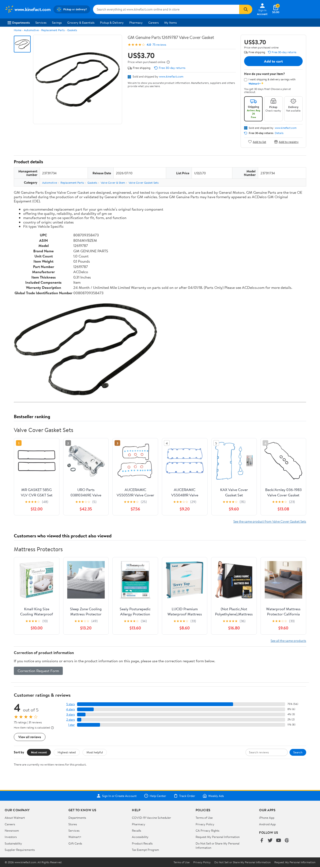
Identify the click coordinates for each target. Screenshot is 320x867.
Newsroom (12, 830)
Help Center (158, 796)
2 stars (70, 719)
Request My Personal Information (218, 837)
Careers (153, 22)
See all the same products (288, 640)
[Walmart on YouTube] (278, 841)
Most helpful (94, 752)
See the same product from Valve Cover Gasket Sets (269, 521)
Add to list (259, 142)
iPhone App (266, 817)
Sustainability (13, 843)
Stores (72, 824)
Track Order (187, 796)
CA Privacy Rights (207, 830)
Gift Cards (75, 843)
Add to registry (289, 142)
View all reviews (29, 737)
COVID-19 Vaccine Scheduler (151, 817)
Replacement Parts (53, 30)
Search (297, 752)
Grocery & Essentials (80, 22)
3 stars (70, 714)
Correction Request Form (38, 670)
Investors (11, 837)
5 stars (70, 704)
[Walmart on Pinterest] (287, 841)
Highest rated (67, 752)
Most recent (39, 752)
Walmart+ (75, 837)
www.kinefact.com (171, 76)
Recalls (136, 830)
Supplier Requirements (20, 850)
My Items (170, 22)
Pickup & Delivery (112, 22)
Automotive (31, 30)
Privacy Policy (205, 824)
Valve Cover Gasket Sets (144, 183)
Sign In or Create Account (119, 796)
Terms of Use (204, 817)
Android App (267, 824)
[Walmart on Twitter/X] (270, 841)
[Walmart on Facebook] (261, 841)
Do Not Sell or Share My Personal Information (242, 862)
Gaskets (72, 30)
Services (40, 22)
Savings (57, 22)
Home (17, 30)
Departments (21, 22)
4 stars (70, 709)
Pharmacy (136, 22)
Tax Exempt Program (145, 850)
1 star (71, 724)
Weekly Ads (216, 796)
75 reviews (159, 44)
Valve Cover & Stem (113, 183)
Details (279, 133)
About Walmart (15, 817)
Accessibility (140, 837)
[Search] (245, 9)
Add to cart (273, 61)
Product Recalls (142, 843)
